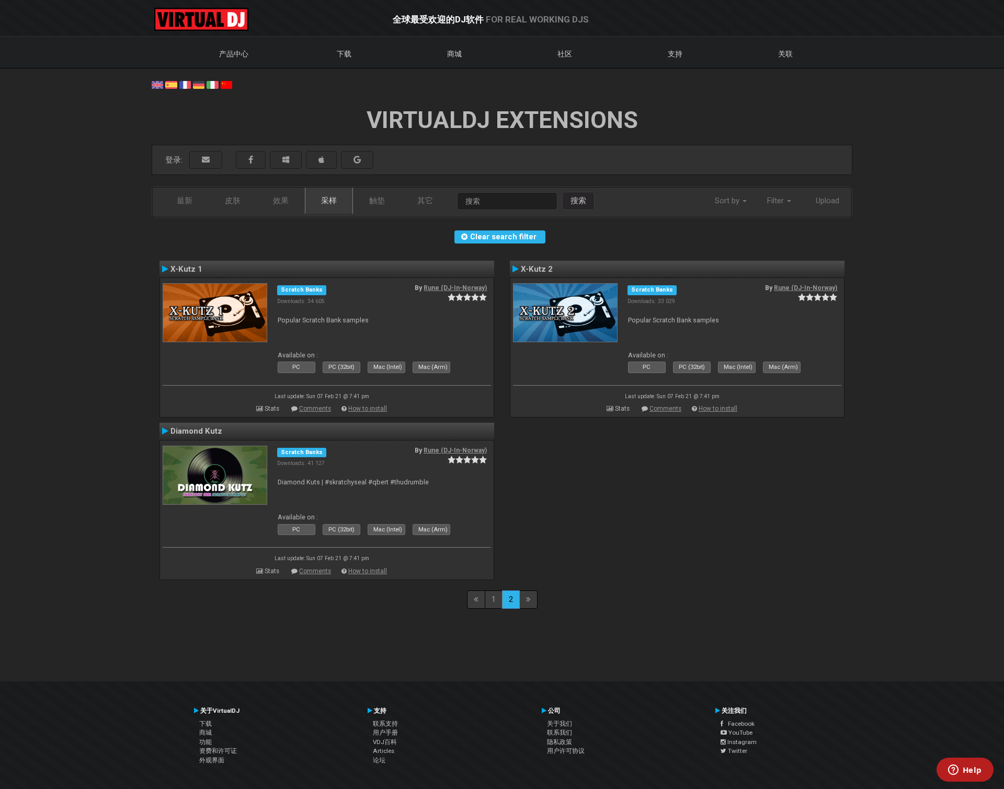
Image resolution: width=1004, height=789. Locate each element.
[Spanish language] (171, 84)
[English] (157, 84)
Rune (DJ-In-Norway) (455, 288)
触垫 (377, 200)
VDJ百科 (385, 742)
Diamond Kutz (196, 431)
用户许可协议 (566, 751)
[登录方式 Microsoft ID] (286, 160)
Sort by (728, 200)
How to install (367, 408)
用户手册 (385, 732)
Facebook (739, 723)
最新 (184, 200)
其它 (425, 200)
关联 (785, 54)
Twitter (736, 751)
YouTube (739, 732)
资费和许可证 (218, 751)
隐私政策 (559, 742)
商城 (454, 54)
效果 (281, 200)
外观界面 (211, 760)
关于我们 (559, 723)
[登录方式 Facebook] (251, 160)
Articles (383, 751)
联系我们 (559, 732)
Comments (315, 408)
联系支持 (385, 723)
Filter (776, 200)
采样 (329, 200)
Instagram (741, 742)
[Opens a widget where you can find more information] (965, 771)
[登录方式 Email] (205, 160)
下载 (344, 54)
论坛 (379, 760)
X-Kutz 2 (537, 269)
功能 (205, 742)
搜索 (578, 200)
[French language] (185, 84)
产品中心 (233, 54)
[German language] (198, 84)
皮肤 (233, 200)
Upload (827, 200)
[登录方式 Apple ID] (321, 160)
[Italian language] (212, 84)
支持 (675, 54)
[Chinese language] (226, 84)
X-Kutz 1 (186, 269)
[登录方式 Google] (357, 160)
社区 (564, 54)
